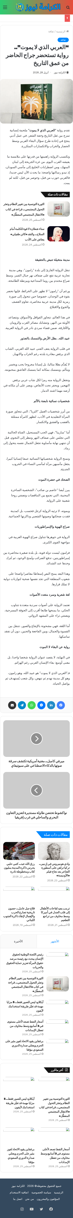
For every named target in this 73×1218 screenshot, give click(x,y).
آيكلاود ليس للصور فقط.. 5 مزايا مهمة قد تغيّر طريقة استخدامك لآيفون (25, 1006)
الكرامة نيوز (60, 72)
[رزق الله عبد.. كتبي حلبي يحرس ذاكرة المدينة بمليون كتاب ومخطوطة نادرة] (19, 851)
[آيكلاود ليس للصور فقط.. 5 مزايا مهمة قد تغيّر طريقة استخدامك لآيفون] (57, 1007)
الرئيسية (61, 31)
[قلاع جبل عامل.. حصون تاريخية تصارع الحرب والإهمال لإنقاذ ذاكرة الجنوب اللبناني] (19, 895)
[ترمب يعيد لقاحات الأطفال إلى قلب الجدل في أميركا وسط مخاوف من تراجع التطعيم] (54, 895)
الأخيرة (18, 941)
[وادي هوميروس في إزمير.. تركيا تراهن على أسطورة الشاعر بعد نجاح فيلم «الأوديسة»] (54, 851)
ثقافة (51, 31)
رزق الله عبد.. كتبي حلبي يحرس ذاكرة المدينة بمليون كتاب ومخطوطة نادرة (19, 867)
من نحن (29, 1198)
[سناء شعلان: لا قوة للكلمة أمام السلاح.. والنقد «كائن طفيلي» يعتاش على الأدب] (58, 233)
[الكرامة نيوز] (36, 7)
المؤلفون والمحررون (48, 1198)
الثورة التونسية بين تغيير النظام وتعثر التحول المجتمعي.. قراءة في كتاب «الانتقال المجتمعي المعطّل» (23, 209)
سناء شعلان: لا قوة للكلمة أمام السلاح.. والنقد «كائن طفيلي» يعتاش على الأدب (27, 234)
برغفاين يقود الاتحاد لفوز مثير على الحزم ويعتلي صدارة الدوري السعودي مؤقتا (24, 1045)
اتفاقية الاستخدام (19, 1192)
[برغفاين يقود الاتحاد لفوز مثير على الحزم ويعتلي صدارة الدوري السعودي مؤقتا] (57, 1046)
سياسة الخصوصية (41, 1192)
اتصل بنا (17, 1198)
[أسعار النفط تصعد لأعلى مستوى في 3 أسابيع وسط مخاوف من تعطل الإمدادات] (57, 1027)
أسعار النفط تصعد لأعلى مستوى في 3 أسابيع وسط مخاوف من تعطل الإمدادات (25, 1026)
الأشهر (55, 941)
